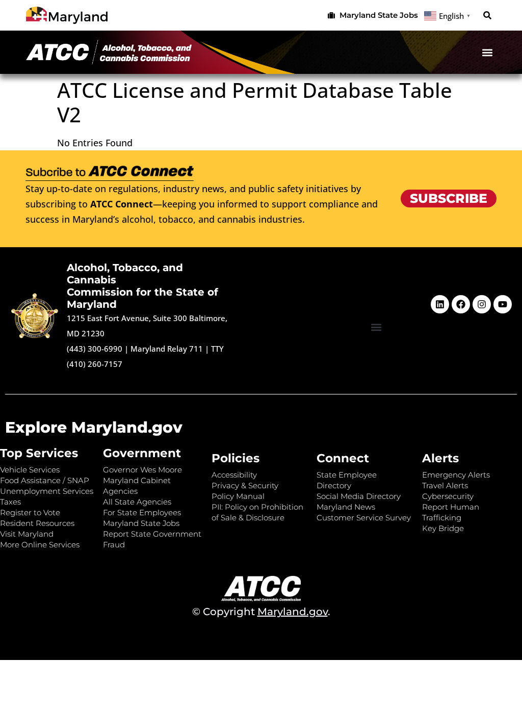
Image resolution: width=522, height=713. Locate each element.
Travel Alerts (445, 485)
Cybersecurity (448, 496)
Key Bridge (443, 528)
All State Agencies (137, 502)
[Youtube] (502, 304)
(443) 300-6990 (94, 349)
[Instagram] (482, 304)
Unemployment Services (46, 491)
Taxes (10, 502)
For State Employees (142, 512)
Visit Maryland (27, 534)
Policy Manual (238, 496)
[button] (487, 15)
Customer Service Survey (364, 517)
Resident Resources (37, 523)
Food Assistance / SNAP (44, 480)
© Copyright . (261, 611)
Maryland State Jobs (141, 523)
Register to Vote (30, 512)
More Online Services (40, 544)
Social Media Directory (359, 496)
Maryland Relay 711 (167, 349)
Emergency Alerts (456, 475)
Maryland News (346, 507)
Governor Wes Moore (142, 469)
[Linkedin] (440, 304)
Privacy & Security (245, 485)
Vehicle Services (30, 469)
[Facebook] (461, 304)
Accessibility (234, 475)
